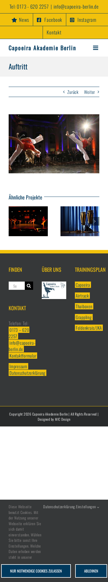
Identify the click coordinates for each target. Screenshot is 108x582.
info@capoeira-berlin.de (76, 6)
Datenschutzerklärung (28, 373)
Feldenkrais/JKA (89, 328)
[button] (13, 221)
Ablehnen (91, 571)
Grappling (84, 317)
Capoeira (83, 285)
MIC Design (63, 419)
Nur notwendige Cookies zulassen (36, 571)
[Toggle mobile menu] (96, 48)
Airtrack (82, 295)
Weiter (89, 92)
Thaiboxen (84, 306)
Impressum (18, 366)
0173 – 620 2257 (19, 333)
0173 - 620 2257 (33, 6)
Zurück (73, 92)
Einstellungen (86, 506)
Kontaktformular (23, 355)
